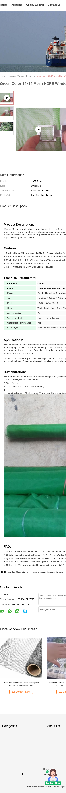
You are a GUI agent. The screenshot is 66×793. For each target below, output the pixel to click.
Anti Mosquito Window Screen (47, 572)
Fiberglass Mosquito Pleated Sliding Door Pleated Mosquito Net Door (21, 684)
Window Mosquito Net (18, 572)
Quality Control (35, 5)
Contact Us (54, 5)
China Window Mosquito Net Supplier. (43, 787)
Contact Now (23, 691)
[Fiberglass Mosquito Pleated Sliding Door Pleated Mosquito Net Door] (21, 658)
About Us (16, 5)
